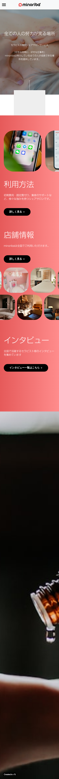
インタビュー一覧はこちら (24, 368)
